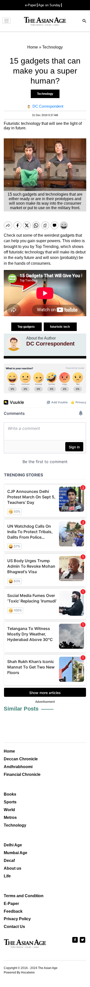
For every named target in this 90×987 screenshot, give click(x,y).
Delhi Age (13, 845)
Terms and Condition (24, 896)
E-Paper (11, 903)
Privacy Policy (17, 919)
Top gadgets (27, 326)
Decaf (9, 860)
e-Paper (30, 5)
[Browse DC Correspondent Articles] (13, 343)
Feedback (13, 911)
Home (9, 751)
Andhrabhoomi (18, 767)
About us (12, 868)
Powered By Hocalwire (19, 972)
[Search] (84, 21)
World (9, 810)
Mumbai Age (15, 853)
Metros (10, 817)
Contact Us (14, 926)
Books (10, 794)
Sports (10, 802)
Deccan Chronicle (21, 759)
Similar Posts (21, 709)
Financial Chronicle (22, 774)
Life (7, 876)
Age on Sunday (49, 5)
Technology (45, 94)
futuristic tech (60, 326)
